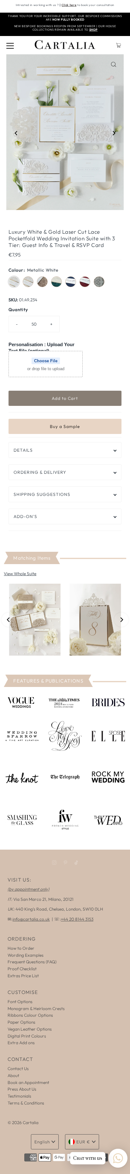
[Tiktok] (76, 862)
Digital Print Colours (27, 1036)
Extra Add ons (21, 1042)
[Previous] (16, 133)
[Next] (114, 133)
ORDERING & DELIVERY (40, 472)
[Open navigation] (10, 45)
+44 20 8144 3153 (77, 919)
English (42, 1142)
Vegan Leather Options (30, 1029)
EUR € (83, 1142)
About (13, 1075)
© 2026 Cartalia (23, 1122)
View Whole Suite (20, 573)
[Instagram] (54, 862)
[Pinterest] (65, 862)
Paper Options (21, 1022)
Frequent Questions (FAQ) (32, 962)
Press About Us (22, 1089)
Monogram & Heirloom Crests (36, 1008)
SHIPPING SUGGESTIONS (42, 494)
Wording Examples (26, 955)
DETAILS (23, 450)
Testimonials (19, 1096)
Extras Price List (23, 975)
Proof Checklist (22, 969)
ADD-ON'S (25, 516)
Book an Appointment (28, 1082)
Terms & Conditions (26, 1103)
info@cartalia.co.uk (31, 919)
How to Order (21, 948)
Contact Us (18, 1068)
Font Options (20, 1001)
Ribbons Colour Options (30, 1015)
